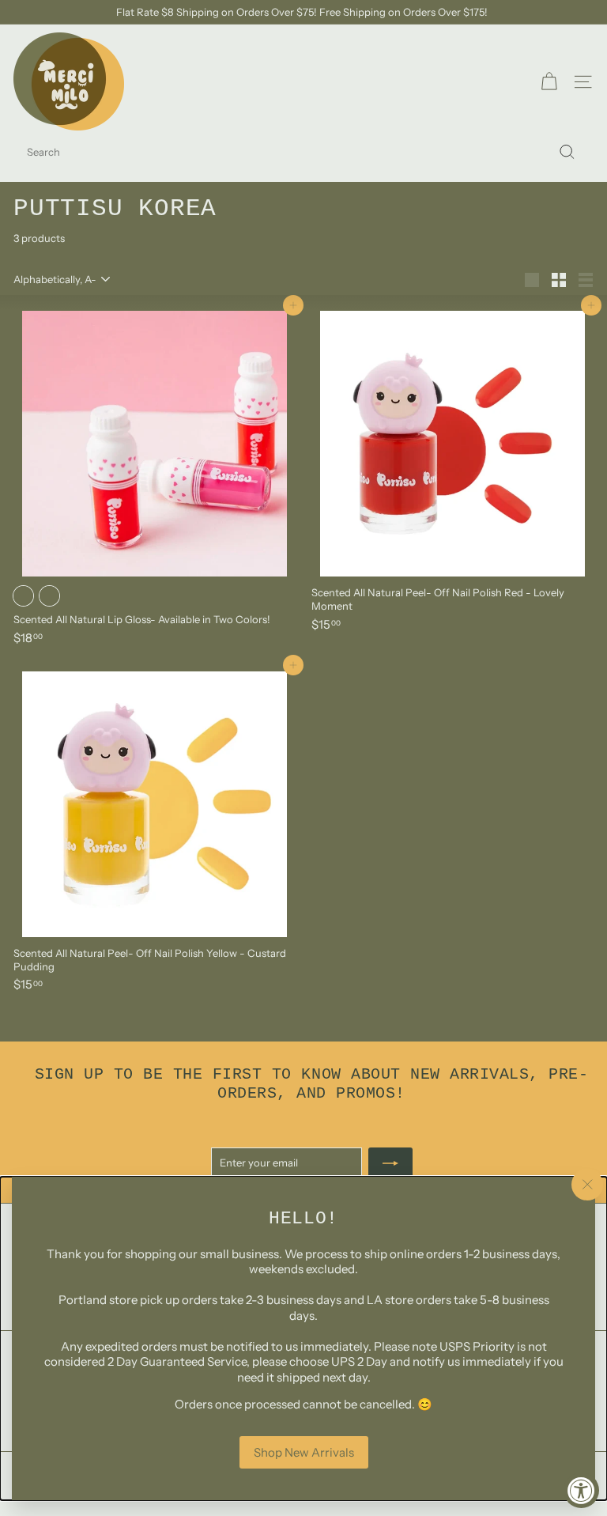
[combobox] (303, 152)
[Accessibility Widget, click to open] (581, 1490)
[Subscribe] (390, 1163)
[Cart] (548, 82)
